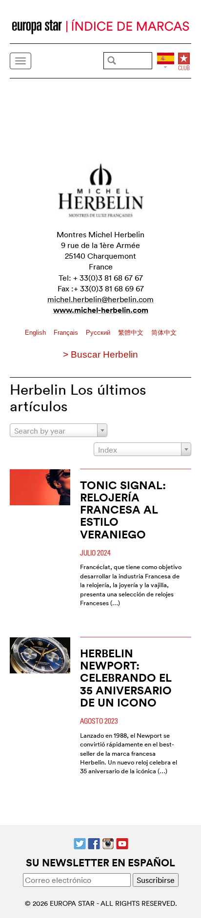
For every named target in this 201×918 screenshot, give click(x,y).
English (36, 332)
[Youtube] (122, 842)
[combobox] (58, 430)
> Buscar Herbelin (100, 354)
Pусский (99, 332)
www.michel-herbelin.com (100, 310)
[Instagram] (108, 842)
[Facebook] (94, 842)
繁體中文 (131, 332)
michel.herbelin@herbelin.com (100, 299)
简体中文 (164, 332)
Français (67, 332)
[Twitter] (80, 842)
